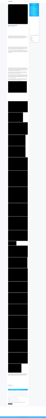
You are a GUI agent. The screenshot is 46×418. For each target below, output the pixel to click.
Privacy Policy (36, 1)
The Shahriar (10, 1)
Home (24, 1)
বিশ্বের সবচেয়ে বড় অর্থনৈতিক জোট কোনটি (11, 385)
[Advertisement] (18, 31)
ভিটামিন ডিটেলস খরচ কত (32, 7)
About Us (27, 1)
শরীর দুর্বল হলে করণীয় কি (32, 6)
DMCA (33, 1)
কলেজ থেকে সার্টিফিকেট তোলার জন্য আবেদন (33, 9)
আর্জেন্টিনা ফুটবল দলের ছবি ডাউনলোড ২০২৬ (33, 10)
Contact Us (30, 1)
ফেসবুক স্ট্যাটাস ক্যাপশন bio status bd (33, 8)
